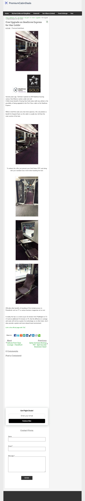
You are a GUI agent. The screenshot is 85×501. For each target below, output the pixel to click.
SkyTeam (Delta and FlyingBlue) (21, 13)
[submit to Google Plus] (21, 335)
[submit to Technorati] (39, 335)
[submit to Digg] (27, 335)
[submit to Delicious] (30, 335)
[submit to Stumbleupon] (24, 335)
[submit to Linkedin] (33, 335)
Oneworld (36, 13)
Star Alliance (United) (48, 13)
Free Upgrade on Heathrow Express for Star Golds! (24, 24)
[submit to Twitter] (18, 335)
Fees (72, 13)
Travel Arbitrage (62, 13)
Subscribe (26, 421)
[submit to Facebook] (15, 335)
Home (7, 13)
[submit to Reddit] (36, 335)
